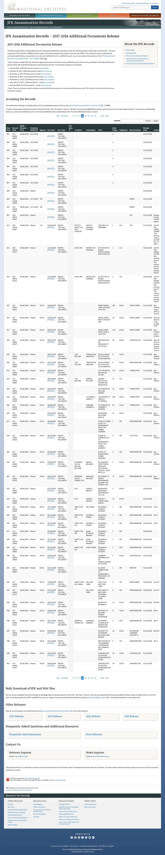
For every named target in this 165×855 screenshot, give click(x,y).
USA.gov (111, 846)
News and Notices (91, 804)
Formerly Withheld (34, 129)
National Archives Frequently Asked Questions (68, 808)
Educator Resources (82, 15)
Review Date (146, 129)
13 (95, 116)
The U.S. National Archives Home (36, 6)
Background (131, 53)
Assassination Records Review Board (140, 63)
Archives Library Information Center (17, 821)
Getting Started (64, 804)
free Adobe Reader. (31, 778)
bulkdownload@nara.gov (96, 697)
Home (9, 27)
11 (88, 116)
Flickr (93, 837)
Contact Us (154, 3)
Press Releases (94, 734)
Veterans (36, 817)
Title (100, 130)
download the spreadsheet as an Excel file (85, 105)
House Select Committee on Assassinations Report (137, 59)
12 (92, 116)
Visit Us (114, 15)
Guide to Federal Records (67, 811)
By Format (11, 807)
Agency (43, 130)
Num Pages (115, 129)
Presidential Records (15, 815)
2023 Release (55, 716)
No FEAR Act (103, 846)
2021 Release (131, 716)
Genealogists (37, 804)
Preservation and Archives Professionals (42, 810)
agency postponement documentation (55, 711)
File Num (71, 127)
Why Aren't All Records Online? (69, 819)
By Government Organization (17, 810)
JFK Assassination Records (39, 27)
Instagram (79, 837)
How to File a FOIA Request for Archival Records (69, 823)
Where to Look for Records (68, 817)
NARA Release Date (23, 128)
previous (64, 116)
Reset (156, 121)
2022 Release (93, 716)
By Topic (10, 804)
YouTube (86, 837)
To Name (78, 130)
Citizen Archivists (128, 3)
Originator (123, 130)
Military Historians (39, 807)
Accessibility (64, 846)
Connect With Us (82, 834)
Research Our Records (20, 15)
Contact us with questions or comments (19, 790)
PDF (49, 136)
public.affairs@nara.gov (100, 756)
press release (43, 68)
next (102, 116)
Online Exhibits (13, 825)
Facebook (71, 837)
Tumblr (82, 837)
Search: (117, 120)
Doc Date (51, 130)
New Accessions (90, 807)
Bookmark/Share (142, 3)
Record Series (135, 130)
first (58, 116)
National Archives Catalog (16, 812)
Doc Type (61, 130)
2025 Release (16, 716)
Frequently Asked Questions (25, 734)
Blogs (89, 837)
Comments (158, 130)
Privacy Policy (73, 846)
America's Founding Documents (145, 15)
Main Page (130, 50)
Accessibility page (59, 780)
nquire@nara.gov (21, 756)
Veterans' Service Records (51, 15)
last (107, 116)
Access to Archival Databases (18, 818)
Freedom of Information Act (88, 846)
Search (155, 7)
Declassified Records (66, 814)
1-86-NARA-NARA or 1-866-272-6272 (82, 852)
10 (85, 116)
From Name (90, 130)
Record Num (15, 129)
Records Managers (39, 814)
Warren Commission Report (137, 56)
